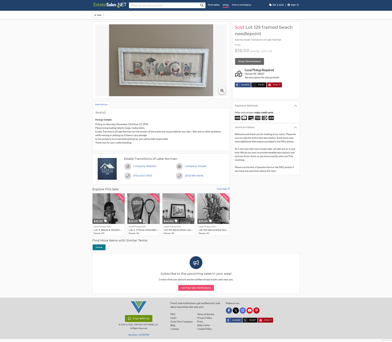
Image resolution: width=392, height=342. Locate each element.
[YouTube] (250, 310)
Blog (172, 325)
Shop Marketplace (249, 61)
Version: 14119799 (138, 334)
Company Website (144, 166)
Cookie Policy (204, 328)
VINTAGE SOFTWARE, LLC (146, 324)
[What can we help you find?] (201, 5)
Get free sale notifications (196, 287)
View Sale (222, 189)
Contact (174, 328)
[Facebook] (229, 310)
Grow (181, 321)
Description (101, 104)
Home (99, 247)
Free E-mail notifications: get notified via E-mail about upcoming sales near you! (195, 305)
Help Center (203, 325)
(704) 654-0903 (142, 176)
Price (238, 45)
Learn (173, 317)
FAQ (172, 314)
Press (200, 321)
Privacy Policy (204, 317)
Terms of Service (205, 314)
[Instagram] (243, 310)
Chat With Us (141, 318)
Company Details (195, 166)
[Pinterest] (256, 310)
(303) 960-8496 (194, 176)
